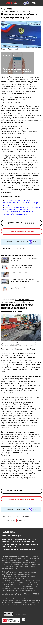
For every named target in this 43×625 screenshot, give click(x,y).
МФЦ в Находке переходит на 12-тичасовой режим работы (19, 213)
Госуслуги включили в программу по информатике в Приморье (21, 208)
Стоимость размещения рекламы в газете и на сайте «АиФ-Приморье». (19, 540)
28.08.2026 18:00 (7, 300)
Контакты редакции (11, 536)
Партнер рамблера (21, 614)
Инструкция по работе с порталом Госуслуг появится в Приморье (22, 266)
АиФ (16, 49)
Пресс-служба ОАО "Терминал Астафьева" (18, 345)
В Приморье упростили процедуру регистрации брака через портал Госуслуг (25, 280)
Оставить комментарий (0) (21, 231)
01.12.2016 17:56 (6, 9)
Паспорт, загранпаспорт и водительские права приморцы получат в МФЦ (21, 202)
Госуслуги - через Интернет (19, 272)
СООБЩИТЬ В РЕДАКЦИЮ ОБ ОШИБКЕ (18, 549)
